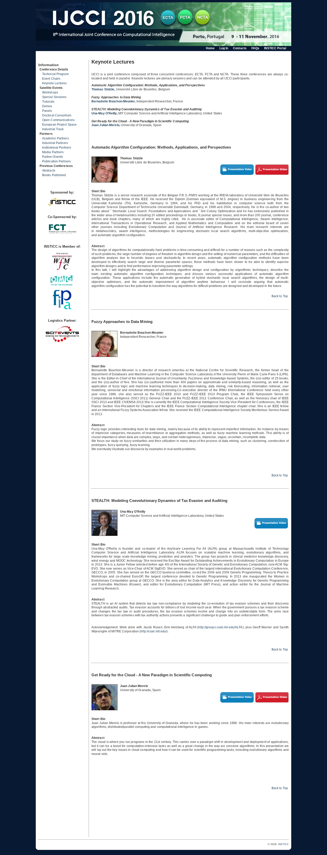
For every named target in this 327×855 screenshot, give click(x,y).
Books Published (54, 175)
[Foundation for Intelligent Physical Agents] (62, 308)
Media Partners (53, 152)
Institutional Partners (56, 147)
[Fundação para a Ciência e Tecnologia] (62, 234)
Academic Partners (55, 138)
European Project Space (59, 124)
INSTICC (283, 844)
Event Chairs (51, 78)
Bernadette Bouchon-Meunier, (113, 101)
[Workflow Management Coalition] (62, 269)
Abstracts (48, 170)
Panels (47, 111)
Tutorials (48, 101)
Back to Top (280, 296)
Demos (47, 106)
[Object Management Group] (62, 284)
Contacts (240, 48)
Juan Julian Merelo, (106, 125)
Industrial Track (53, 129)
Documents (44, 58)
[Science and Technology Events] (62, 341)
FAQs (255, 48)
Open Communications (58, 120)
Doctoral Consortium (56, 115)
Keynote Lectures (54, 83)
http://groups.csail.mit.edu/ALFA (220, 627)
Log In (223, 48)
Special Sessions (54, 97)
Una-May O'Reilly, (104, 113)
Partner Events (52, 157)
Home (210, 48)
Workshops (50, 92)
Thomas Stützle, (103, 89)
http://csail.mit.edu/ (154, 631)
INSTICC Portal (275, 48)
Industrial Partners (55, 143)
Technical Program (55, 74)
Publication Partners (56, 161)
